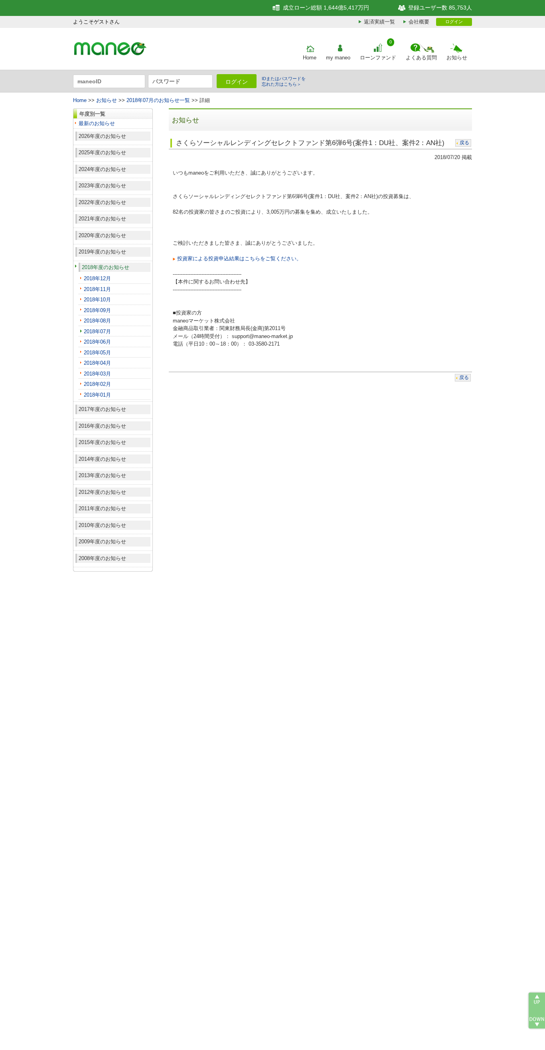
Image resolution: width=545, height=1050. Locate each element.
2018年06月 (97, 342)
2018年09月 (97, 310)
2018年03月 (97, 374)
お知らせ (456, 58)
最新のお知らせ (97, 123)
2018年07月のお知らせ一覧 (158, 100)
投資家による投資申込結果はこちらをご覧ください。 (239, 259)
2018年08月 (97, 321)
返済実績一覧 (379, 22)
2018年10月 (97, 300)
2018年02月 (97, 384)
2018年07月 (97, 331)
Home (309, 58)
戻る (464, 143)
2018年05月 (97, 353)
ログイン (454, 21)
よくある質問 (421, 58)
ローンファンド (378, 58)
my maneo (338, 58)
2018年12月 (97, 278)
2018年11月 (97, 289)
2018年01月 (97, 395)
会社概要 (419, 22)
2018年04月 (97, 363)
